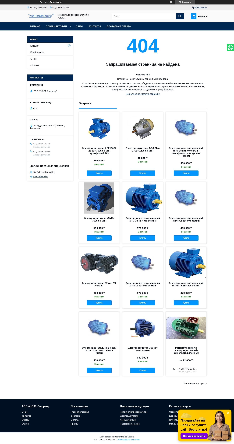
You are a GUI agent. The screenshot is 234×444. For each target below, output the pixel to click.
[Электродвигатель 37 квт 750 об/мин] (99, 263)
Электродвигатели (129, 416)
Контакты (95, 26)
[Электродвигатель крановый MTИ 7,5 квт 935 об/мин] (142, 198)
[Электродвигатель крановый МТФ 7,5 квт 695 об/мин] (186, 198)
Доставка (75, 416)
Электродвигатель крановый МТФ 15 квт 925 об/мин (143, 284)
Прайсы (74, 424)
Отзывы (34, 65)
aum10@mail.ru (40, 176)
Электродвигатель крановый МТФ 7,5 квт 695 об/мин (186, 219)
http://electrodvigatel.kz (44, 172)
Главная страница (80, 412)
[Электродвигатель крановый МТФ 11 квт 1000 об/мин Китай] (99, 328)
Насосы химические (130, 424)
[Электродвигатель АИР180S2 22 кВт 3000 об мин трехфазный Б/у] (99, 128)
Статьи (25, 424)
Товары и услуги (56, 26)
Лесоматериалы (128, 420)
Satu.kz (131, 437)
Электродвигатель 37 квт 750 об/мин (99, 284)
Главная (35, 26)
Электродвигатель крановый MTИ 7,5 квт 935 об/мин (143, 219)
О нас (79, 26)
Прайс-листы (37, 52)
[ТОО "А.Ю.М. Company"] (40, 17)
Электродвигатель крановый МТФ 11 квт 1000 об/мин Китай (99, 350)
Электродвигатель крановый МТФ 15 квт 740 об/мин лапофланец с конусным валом (186, 152)
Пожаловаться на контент (128, 440)
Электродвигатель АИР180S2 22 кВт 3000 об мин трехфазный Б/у (99, 151)
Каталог (34, 45)
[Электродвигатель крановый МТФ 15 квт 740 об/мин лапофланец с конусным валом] (186, 128)
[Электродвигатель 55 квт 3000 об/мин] (142, 328)
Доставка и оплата (119, 26)
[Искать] (180, 16)
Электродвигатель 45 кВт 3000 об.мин (99, 219)
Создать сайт (46, 2)
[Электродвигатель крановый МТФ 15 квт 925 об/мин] (142, 263)
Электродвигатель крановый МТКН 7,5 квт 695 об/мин (186, 284)
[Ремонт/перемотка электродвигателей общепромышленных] (186, 328)
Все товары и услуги (194, 383)
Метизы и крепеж (177, 424)
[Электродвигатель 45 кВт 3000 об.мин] (99, 198)
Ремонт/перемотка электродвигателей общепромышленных (186, 350)
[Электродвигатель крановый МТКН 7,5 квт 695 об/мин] (186, 263)
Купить (99, 173)
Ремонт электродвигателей (133, 412)
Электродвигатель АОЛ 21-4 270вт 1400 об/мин (142, 149)
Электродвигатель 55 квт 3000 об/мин (143, 349)
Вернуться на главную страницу (143, 94)
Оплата (74, 420)
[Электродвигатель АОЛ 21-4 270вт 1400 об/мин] (142, 128)
